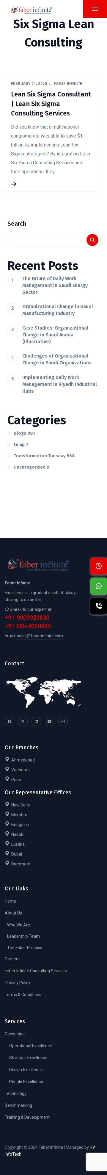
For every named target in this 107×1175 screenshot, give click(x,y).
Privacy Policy (17, 982)
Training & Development (27, 1117)
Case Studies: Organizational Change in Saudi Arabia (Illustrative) (55, 334)
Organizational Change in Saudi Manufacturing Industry (57, 310)
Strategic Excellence (28, 1057)
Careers (12, 958)
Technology (15, 1093)
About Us (13, 913)
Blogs (24, 433)
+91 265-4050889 (28, 626)
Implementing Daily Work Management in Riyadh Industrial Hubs (59, 384)
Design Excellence (26, 1069)
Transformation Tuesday (44, 455)
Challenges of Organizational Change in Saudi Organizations (57, 359)
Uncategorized (31, 467)
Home (10, 901)
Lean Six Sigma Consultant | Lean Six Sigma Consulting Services (51, 103)
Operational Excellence (30, 1045)
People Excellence (26, 1081)
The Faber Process (24, 947)
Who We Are (18, 925)
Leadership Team (23, 936)
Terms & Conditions (23, 994)
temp (21, 444)
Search (16, 223)
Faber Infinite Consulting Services (36, 970)
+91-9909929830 (27, 617)
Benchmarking (18, 1105)
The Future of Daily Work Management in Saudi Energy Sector (55, 285)
